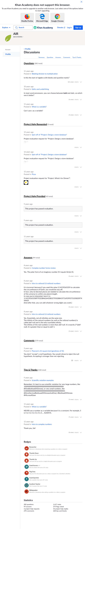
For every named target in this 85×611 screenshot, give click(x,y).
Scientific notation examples (43, 380)
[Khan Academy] (43, 27)
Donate (60, 27)
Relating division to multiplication (45, 74)
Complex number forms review (44, 268)
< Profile (27, 49)
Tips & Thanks (76, 57)
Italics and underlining (40, 89)
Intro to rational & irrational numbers (46, 283)
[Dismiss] (81, 2)
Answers (58, 57)
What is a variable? (39, 107)
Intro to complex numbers (42, 424)
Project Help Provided (34, 196)
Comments (66, 57)
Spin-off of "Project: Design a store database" (49, 135)
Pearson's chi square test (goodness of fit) (48, 351)
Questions (50, 57)
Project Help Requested (35, 124)
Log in (69, 27)
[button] (8, 38)
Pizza (34, 174)
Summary (42, 57)
